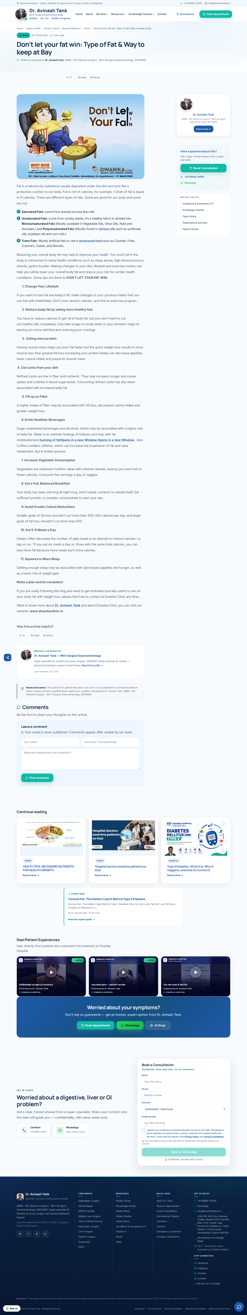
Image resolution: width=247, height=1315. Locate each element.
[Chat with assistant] (239, 1307)
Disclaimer (140, 1308)
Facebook (202, 1263)
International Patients (168, 1216)
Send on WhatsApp (183, 1152)
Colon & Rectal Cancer (90, 1221)
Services (102, 14)
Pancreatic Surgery (88, 1226)
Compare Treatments (168, 1236)
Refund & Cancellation (195, 1308)
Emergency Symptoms (169, 1231)
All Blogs (160, 1025)
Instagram (202, 1268)
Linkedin (201, 1278)
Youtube (201, 1273)
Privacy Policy (191, 1136)
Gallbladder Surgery (89, 1200)
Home (79, 14)
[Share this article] (7, 657)
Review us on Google (208, 1283)
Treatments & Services (194, 222)
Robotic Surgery (87, 1236)
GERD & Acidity (86, 1211)
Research (121, 1231)
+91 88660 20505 (193, 3)
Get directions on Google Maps (210, 1239)
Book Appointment (218, 14)
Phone (145, 1089)
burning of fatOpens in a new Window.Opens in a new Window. (87, 440)
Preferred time (149, 1116)
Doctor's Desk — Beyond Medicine (62, 28)
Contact (162, 14)
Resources (118, 14)
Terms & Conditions (214, 1136)
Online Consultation (167, 1211)
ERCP (81, 1247)
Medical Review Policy (219, 1308)
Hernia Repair (85, 1206)
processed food (90, 241)
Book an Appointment (168, 1206)
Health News (123, 1211)
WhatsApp (190, 182)
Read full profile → (92, 665)
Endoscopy (84, 1242)
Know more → (203, 129)
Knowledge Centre (126, 1206)
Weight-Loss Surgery (89, 1216)
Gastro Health (33, 28)
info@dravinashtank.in (219, 3)
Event (87, 28)
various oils (106, 229)
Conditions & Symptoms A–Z (198, 203)
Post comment (39, 777)
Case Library (189, 216)
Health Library (123, 1200)
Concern (146, 1102)
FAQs (118, 1242)
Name (145, 1075)
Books (119, 1236)
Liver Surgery (85, 1231)
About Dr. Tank (164, 1200)
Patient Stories (190, 229)
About (89, 14)
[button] (51, 976)
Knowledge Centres (141, 14)
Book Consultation (205, 168)
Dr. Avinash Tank (67, 605)
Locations (162, 1221)
